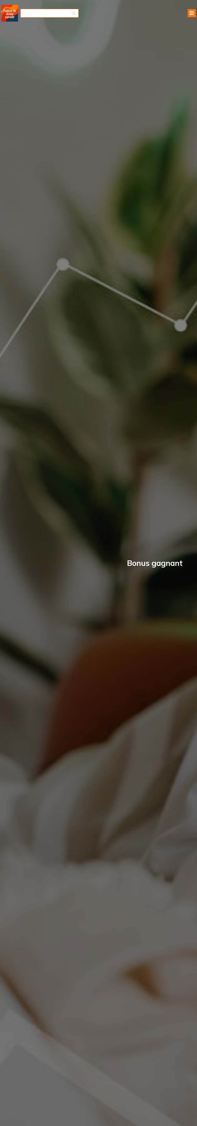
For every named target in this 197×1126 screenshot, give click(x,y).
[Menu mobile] (192, 13)
